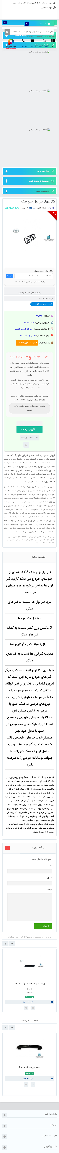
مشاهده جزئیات (27, 438)
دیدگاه (49, 890)
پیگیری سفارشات (29, 16)
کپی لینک (9, 276)
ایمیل (49, 878)
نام (51, 866)
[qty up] (40, 423)
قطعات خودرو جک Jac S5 (42, 304)
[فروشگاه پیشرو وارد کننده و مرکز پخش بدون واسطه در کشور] (11, 43)
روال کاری (29, 9)
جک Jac (32, 208)
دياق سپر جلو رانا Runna (29, 1067)
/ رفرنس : (24, 208)
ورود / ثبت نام (47, 2)
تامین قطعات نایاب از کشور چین (24, 2)
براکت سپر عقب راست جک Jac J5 (29, 983)
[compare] (26, 445)
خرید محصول (28, 1002)
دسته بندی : (41, 208)
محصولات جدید (42, 191)
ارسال (46, 926)
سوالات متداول (46, 7)
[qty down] (34, 423)
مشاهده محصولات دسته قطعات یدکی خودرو (29, 408)
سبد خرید (36, 24)
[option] (29, 980)
